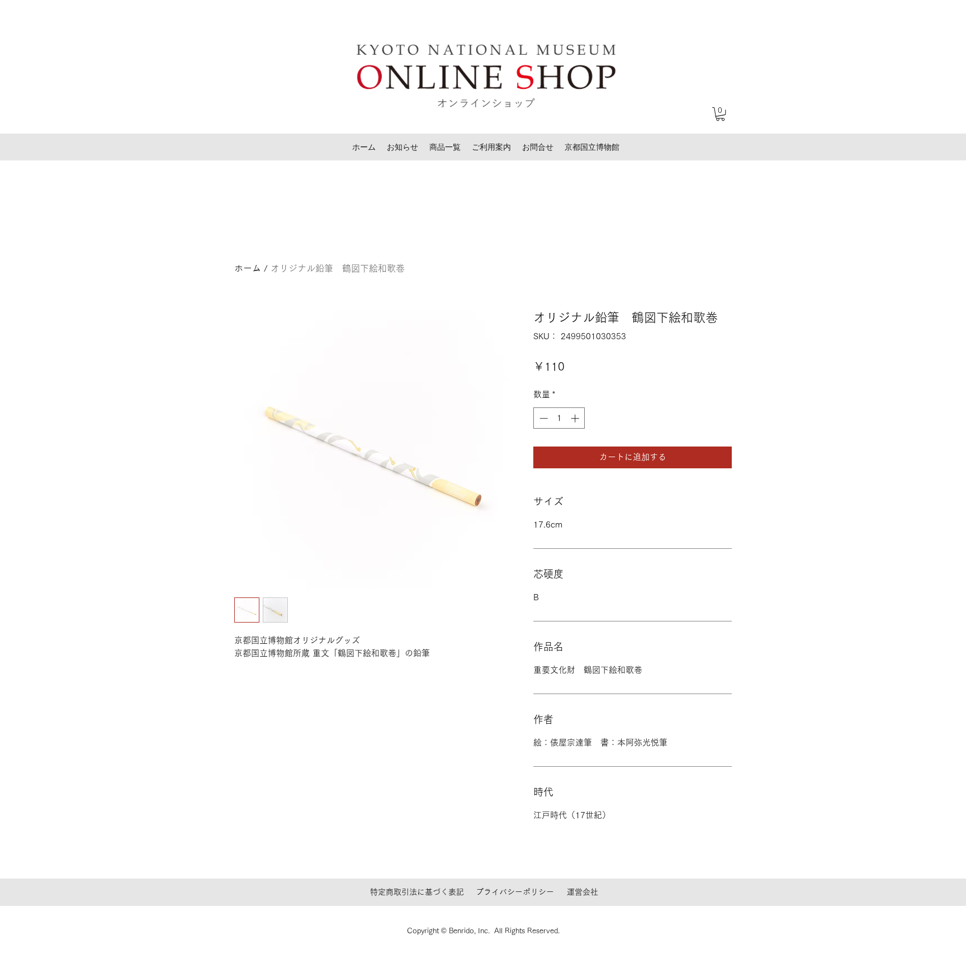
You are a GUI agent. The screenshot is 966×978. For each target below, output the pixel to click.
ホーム (247, 268)
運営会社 (582, 892)
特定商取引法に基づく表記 (417, 892)
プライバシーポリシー (515, 892)
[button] (720, 114)
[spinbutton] (559, 418)
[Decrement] (542, 418)
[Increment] (576, 418)
